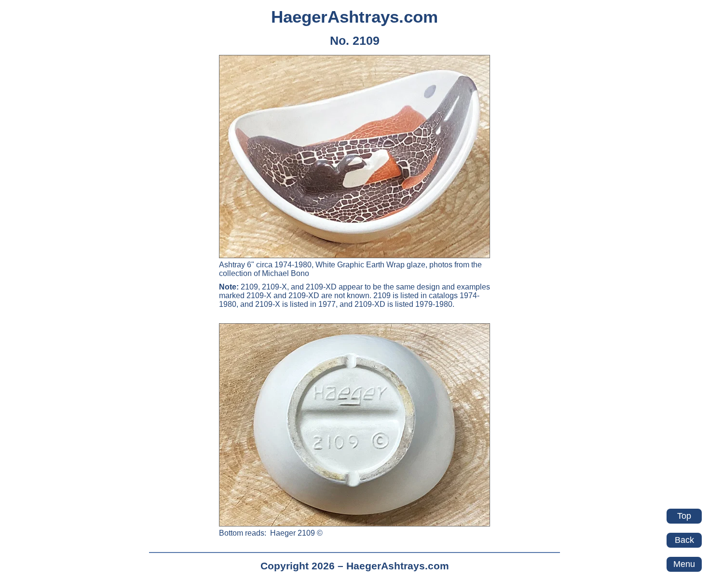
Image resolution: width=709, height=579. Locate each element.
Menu (684, 564)
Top (684, 516)
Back (684, 540)
